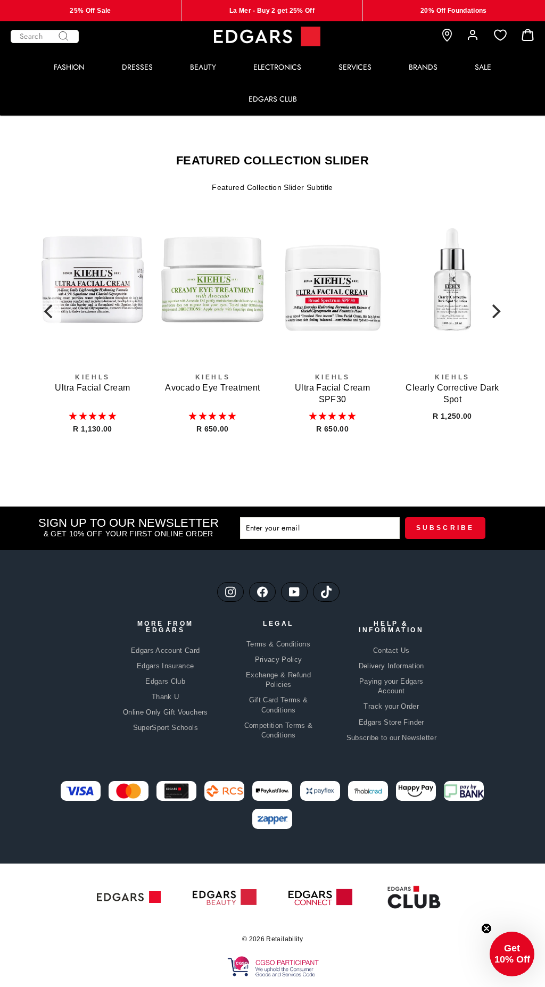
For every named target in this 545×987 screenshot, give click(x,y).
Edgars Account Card (165, 650)
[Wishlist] (500, 35)
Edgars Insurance (165, 666)
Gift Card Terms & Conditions (278, 705)
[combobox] (45, 36)
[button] (92, 416)
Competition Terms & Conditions (278, 730)
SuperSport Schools (165, 728)
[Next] (495, 311)
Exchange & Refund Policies (278, 680)
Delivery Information (391, 666)
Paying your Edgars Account (391, 686)
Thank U (165, 697)
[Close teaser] (486, 928)
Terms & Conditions (278, 644)
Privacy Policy (278, 659)
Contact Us (391, 650)
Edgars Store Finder (391, 722)
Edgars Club (165, 681)
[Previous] (49, 311)
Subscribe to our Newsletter (391, 738)
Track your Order (391, 706)
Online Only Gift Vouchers (165, 712)
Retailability (284, 939)
